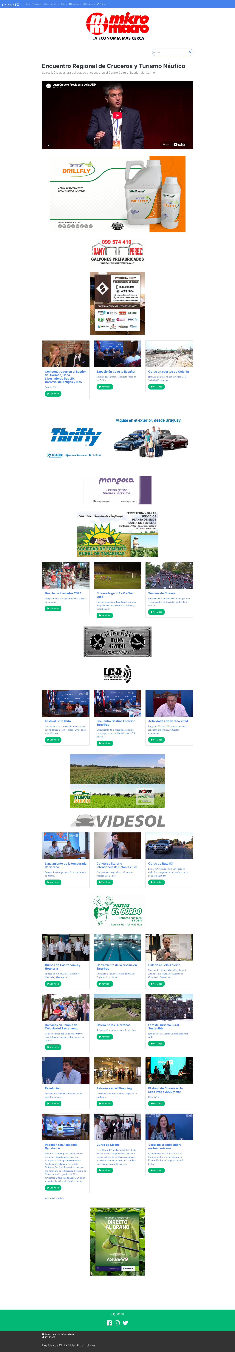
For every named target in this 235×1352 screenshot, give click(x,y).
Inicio (27, 4)
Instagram (90, 4)
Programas (37, 4)
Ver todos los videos (54, 1198)
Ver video (54, 393)
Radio (64, 4)
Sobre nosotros (51, 4)
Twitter (102, 4)
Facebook (76, 4)
